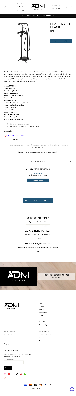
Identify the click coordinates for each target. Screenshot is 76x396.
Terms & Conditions (9, 332)
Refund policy (43, 325)
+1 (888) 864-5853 (38, 238)
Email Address (9, 359)
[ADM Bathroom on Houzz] (25, 374)
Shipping (6, 344)
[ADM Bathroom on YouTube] (9, 374)
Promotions (42, 341)
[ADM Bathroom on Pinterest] (21, 374)
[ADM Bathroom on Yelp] (5, 377)
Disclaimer (7, 338)
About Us (20, 10)
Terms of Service (43, 322)
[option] (38, 16)
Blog (58, 8)
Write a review (38, 180)
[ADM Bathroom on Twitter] (17, 374)
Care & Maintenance (45, 335)
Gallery (20, 7)
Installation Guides (44, 332)
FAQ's (40, 319)
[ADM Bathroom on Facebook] (13, 374)
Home (40, 303)
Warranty (41, 338)
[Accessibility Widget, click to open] (72, 389)
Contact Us (55, 5)
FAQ (52, 8)
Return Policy (7, 341)
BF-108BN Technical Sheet (16, 136)
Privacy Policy (8, 335)
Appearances (43, 312)
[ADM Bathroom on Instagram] (5, 374)
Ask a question (38, 161)
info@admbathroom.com (38, 226)
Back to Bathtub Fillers (39, 200)
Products (20, 3)
